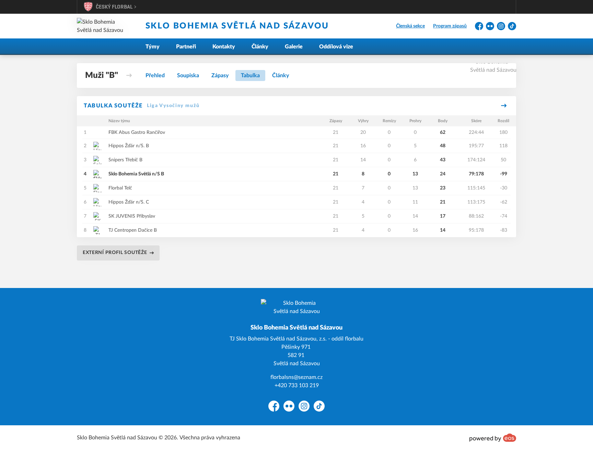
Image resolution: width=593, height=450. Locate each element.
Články (260, 46)
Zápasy (220, 75)
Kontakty (223, 46)
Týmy (153, 46)
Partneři (186, 46)
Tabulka (250, 75)
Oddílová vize (336, 46)
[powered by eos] (492, 438)
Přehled (155, 75)
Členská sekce (410, 26)
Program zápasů (450, 26)
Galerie (294, 46)
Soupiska (188, 75)
